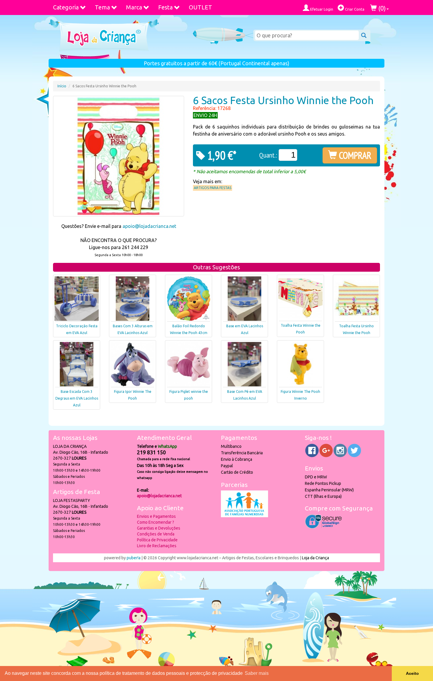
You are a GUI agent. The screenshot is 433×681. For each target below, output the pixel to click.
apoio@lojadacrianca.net (149, 226)
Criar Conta (354, 9)
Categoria (66, 7)
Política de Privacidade (157, 540)
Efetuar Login (321, 9)
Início (61, 86)
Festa (165, 7)
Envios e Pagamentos (156, 516)
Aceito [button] (412, 673)
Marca (134, 7)
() (381, 8)
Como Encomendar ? (155, 522)
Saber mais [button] (257, 673)
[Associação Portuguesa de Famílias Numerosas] (244, 515)
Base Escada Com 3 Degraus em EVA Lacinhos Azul (76, 398)
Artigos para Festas (212, 188)
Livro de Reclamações (156, 545)
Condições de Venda (155, 534)
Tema (102, 7)
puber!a (134, 557)
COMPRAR (354, 155)
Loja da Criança (315, 557)
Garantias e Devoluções (158, 528)
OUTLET (200, 7)
